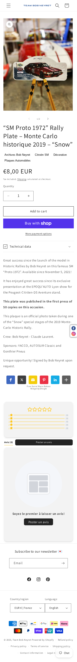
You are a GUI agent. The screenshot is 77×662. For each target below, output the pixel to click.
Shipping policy (61, 646)
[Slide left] (29, 118)
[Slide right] (48, 118)
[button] (8, 5)
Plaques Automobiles (17, 160)
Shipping (21, 179)
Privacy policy (19, 646)
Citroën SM (42, 154)
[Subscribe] (63, 563)
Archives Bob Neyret (17, 154)
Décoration (60, 154)
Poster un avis (44, 442)
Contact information (31, 652)
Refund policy (65, 639)
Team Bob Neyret (22, 639)
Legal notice (54, 652)
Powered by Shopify (43, 639)
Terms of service (40, 646)
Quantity (8, 186)
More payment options (38, 233)
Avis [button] (8, 442)
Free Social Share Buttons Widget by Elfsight (38, 387)
